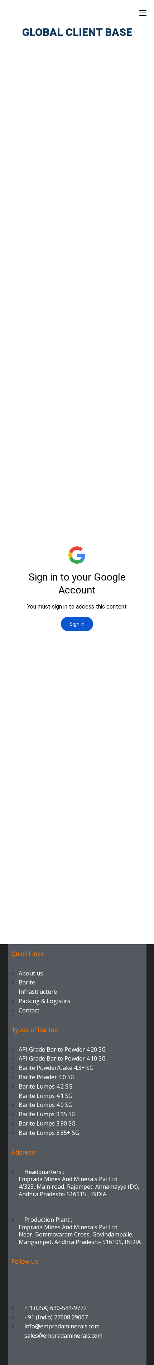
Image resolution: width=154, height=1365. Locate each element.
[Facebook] (42, 1281)
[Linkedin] (20, 1281)
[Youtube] (85, 1281)
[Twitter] (63, 1281)
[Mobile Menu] (142, 12)
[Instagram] (106, 1281)
